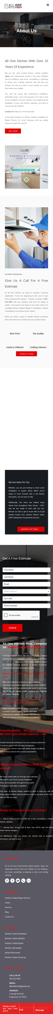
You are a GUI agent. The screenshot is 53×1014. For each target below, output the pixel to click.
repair (7, 76)
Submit (12, 627)
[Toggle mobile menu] (48, 5)
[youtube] (18, 881)
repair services (8, 662)
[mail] (29, 881)
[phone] (23, 881)
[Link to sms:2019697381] (42, 1006)
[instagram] (7, 881)
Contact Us (9, 112)
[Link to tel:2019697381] (26, 1006)
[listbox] (26, 591)
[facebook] (12, 881)
